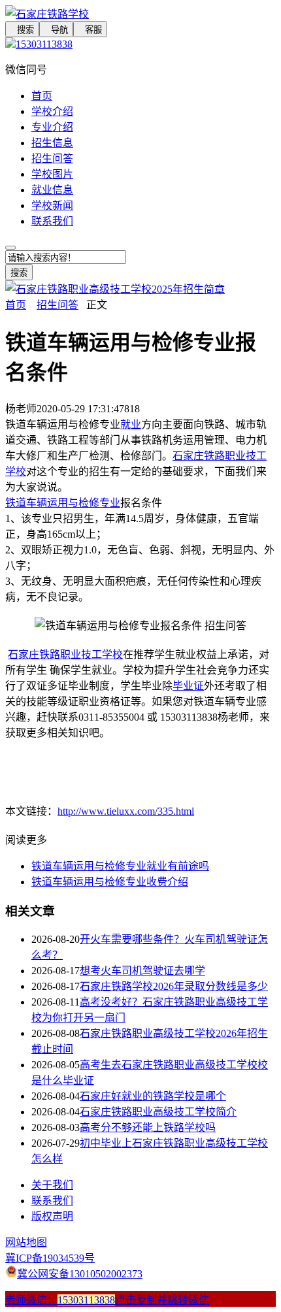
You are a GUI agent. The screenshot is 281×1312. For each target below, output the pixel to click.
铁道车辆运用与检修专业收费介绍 (109, 881)
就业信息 (52, 189)
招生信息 (52, 142)
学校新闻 (52, 205)
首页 (41, 95)
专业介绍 (52, 127)
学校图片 (52, 174)
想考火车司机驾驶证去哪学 (142, 970)
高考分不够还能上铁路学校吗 (148, 1127)
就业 (130, 424)
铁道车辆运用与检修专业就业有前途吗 (120, 866)
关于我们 (52, 1184)
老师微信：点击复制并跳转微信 (107, 1299)
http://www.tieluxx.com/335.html (126, 811)
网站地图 (26, 1242)
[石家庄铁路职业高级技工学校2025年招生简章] (115, 289)
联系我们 (52, 221)
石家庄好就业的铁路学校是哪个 (153, 1096)
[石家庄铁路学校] (140, 13)
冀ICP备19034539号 (50, 1258)
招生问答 (52, 158)
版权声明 (52, 1216)
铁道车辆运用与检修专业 (62, 502)
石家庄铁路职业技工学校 (65, 654)
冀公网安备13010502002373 (79, 1273)
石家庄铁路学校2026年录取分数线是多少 (174, 986)
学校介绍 (52, 111)
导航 (56, 30)
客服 (90, 30)
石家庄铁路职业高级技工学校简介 (158, 1111)
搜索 (22, 30)
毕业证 (188, 685)
